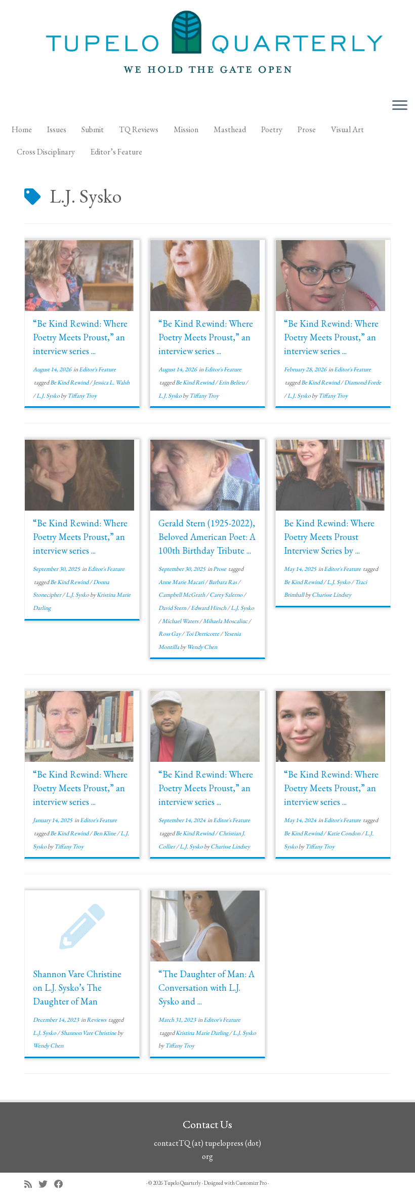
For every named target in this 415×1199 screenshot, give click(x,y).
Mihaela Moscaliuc (225, 621)
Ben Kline (105, 833)
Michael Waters (180, 621)
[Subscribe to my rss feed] (31, 1184)
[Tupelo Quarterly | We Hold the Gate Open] (207, 45)
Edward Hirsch (209, 608)
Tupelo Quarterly (182, 1182)
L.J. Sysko (48, 396)
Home (22, 129)
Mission (186, 129)
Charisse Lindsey (331, 595)
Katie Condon (344, 833)
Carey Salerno (226, 595)
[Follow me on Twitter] (46, 1184)
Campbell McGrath (182, 595)
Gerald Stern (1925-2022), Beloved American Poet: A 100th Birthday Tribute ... (207, 536)
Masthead (230, 129)
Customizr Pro (251, 1182)
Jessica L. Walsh (111, 382)
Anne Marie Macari (181, 582)
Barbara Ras (223, 582)
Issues (56, 129)
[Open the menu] (399, 105)
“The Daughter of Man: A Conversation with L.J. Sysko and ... (206, 987)
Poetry (271, 129)
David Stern (172, 608)
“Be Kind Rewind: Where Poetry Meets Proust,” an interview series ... (80, 337)
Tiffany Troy (82, 396)
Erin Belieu (232, 382)
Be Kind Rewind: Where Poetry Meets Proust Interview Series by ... (329, 536)
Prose (307, 129)
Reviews (97, 1020)
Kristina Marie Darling (202, 1033)
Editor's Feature (97, 369)
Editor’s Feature (116, 151)
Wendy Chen (202, 647)
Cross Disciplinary (46, 151)
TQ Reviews (138, 129)
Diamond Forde (362, 382)
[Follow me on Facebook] (62, 1184)
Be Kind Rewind (70, 382)
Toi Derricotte (202, 634)
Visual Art (347, 129)
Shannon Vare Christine (89, 1033)
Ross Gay (170, 634)
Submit (92, 129)
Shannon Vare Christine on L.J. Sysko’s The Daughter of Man (77, 987)
